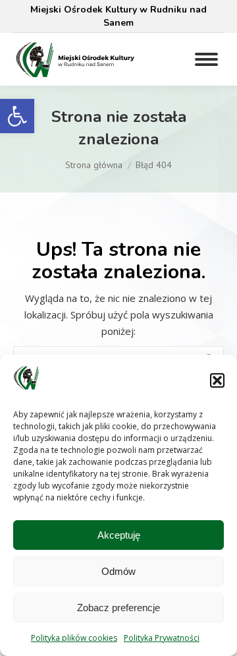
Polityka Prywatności (161, 637)
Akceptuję (118, 535)
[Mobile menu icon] (206, 59)
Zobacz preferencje (118, 607)
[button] (17, 116)
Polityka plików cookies (74, 637)
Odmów (118, 571)
